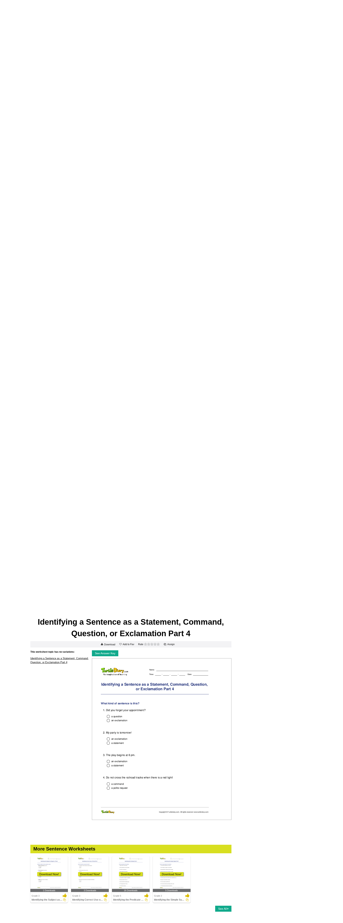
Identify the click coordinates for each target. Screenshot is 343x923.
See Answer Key (105, 653)
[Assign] (64, 900)
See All (222, 908)
